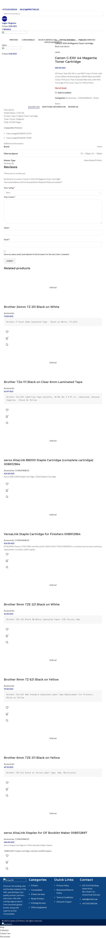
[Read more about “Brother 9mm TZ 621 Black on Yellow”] (7, 714)
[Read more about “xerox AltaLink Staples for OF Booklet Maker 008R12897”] (7, 862)
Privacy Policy (62, 885)
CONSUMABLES (70, 40)
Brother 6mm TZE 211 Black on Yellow (32, 757)
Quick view (7, 344)
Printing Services (38, 903)
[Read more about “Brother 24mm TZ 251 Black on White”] (7, 338)
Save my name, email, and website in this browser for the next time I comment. (36, 254)
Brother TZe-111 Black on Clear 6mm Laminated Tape (43, 382)
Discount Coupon (63, 902)
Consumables (36, 890)
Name (7, 227)
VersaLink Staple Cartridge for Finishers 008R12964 (42, 534)
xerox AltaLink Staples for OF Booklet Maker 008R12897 (45, 833)
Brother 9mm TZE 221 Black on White (32, 604)
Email (7, 239)
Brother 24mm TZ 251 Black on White (31, 307)
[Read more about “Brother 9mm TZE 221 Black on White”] (7, 636)
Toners (82, 40)
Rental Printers (37, 898)
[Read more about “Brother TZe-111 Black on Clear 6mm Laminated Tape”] (7, 416)
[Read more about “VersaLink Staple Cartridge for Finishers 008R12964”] (7, 560)
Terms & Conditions (64, 897)
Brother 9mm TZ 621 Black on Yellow (31, 679)
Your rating (9, 188)
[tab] (34, 107)
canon (57, 52)
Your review (9, 197)
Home (57, 40)
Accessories (71, 98)
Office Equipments (39, 907)
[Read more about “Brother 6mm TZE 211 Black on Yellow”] (7, 789)
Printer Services (38, 894)
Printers (34, 885)
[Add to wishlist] (7, 332)
